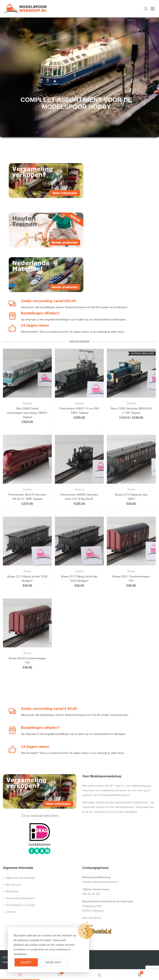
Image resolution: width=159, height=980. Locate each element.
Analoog (79, 489)
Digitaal (27, 403)
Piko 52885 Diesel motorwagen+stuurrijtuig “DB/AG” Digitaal (27, 413)
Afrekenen (12, 891)
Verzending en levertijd (20, 904)
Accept (26, 962)
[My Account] (99, 974)
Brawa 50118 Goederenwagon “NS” (27, 660)
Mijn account (13, 884)
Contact (10, 911)
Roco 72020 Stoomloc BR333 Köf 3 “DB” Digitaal (131, 410)
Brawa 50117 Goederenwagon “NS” (131, 578)
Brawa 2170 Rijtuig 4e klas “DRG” (131, 496)
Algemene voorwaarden (20, 877)
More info (53, 962)
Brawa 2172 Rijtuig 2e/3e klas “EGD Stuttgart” (79, 578)
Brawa (131, 489)
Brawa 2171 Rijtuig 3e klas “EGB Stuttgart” (27, 578)
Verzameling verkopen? (20, 898)
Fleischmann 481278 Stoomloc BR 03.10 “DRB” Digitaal (27, 496)
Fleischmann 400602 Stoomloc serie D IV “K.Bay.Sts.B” (79, 496)
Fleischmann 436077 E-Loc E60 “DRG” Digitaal (79, 410)
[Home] (19, 974)
